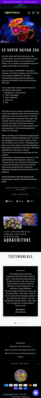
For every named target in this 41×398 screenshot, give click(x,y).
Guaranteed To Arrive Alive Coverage (20, 189)
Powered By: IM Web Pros (20, 397)
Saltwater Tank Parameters (20, 346)
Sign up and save (20, 363)
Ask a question (21, 194)
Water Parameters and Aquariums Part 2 (20, 353)
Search (20, 357)
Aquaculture (20, 343)
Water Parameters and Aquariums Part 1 (20, 350)
